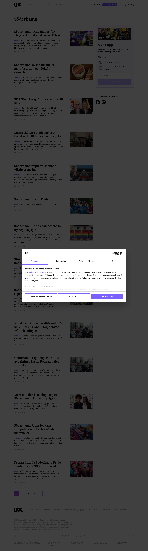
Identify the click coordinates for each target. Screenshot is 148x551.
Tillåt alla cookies (107, 296)
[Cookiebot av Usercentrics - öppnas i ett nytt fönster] (113, 253)
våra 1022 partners (38, 272)
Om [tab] (113, 261)
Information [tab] (61, 261)
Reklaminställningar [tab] (87, 261)
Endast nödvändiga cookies (41, 296)
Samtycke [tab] (35, 261)
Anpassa (72, 296)
